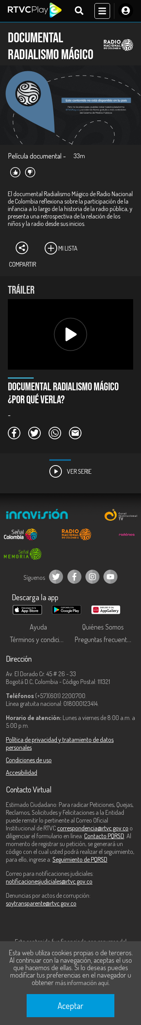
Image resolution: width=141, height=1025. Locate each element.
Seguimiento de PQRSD (79, 859)
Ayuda (38, 627)
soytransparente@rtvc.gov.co (41, 903)
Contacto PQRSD (104, 836)
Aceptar (70, 1005)
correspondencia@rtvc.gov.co (92, 828)
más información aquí (81, 983)
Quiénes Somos (103, 627)
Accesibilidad (21, 772)
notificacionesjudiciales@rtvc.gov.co (49, 881)
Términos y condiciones (40, 639)
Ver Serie (79, 471)
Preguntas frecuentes (103, 639)
